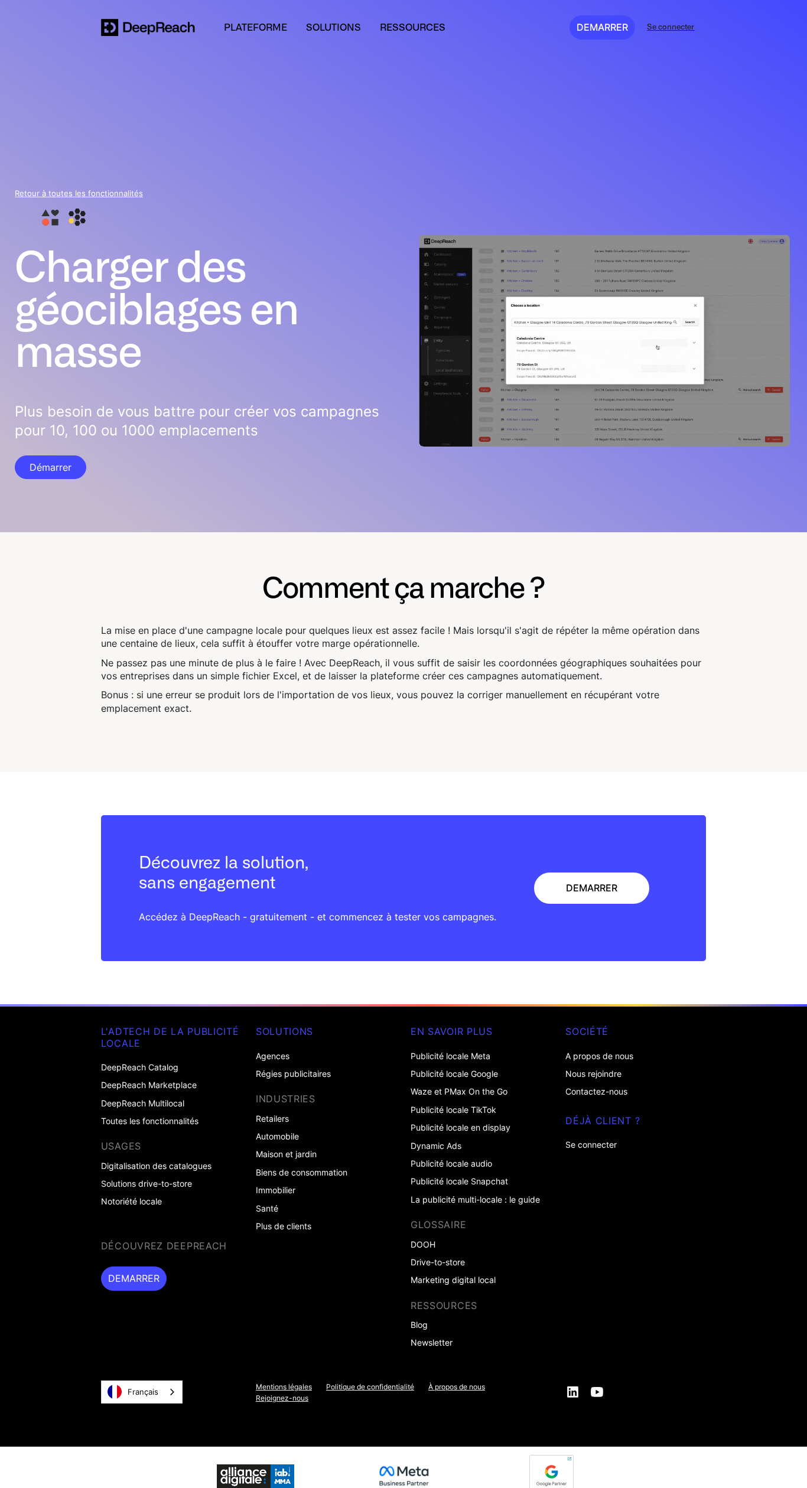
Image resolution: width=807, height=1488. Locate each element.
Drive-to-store (438, 1262)
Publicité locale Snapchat (459, 1181)
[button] (255, 27)
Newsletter (432, 1343)
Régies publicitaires (293, 1074)
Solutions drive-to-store (146, 1184)
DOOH (423, 1244)
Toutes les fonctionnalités (150, 1121)
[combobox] (142, 1392)
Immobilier (275, 1190)
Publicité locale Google (454, 1074)
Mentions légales (284, 1387)
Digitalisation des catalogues (156, 1166)
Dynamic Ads (436, 1146)
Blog (419, 1325)
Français (143, 1391)
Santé (267, 1208)
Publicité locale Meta (450, 1056)
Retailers (272, 1119)
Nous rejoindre (593, 1074)
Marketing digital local (453, 1280)
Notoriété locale (131, 1201)
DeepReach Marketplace (149, 1085)
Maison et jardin (286, 1154)
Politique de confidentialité (370, 1387)
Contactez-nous (596, 1091)
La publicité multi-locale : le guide (475, 1200)
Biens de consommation (301, 1172)
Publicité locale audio (451, 1164)
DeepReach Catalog (139, 1067)
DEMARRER (602, 27)
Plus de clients (283, 1226)
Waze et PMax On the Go (459, 1091)
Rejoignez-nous (282, 1398)
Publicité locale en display (460, 1128)
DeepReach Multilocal (142, 1103)
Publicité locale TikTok (453, 1110)
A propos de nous (599, 1056)
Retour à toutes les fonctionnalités (79, 193)
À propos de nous (456, 1387)
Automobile (277, 1136)
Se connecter (591, 1145)
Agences (272, 1056)
